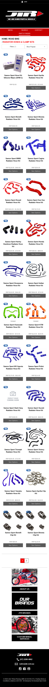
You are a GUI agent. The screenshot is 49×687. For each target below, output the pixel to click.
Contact (39, 30)
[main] (24, 310)
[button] (36, 47)
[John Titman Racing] (24, 15)
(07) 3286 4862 (26, 659)
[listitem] (13, 73)
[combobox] (36, 47)
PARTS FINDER (24, 33)
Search (24, 30)
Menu (10, 30)
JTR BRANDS (24, 613)
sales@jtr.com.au (26, 664)
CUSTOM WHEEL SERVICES (24, 638)
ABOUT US (24, 589)
